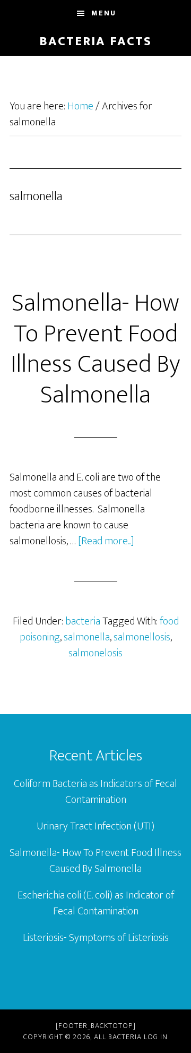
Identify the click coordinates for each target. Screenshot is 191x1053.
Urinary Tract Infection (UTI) (95, 826)
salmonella (87, 637)
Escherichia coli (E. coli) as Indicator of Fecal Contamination (96, 903)
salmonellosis (142, 637)
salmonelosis (95, 653)
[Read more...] (106, 541)
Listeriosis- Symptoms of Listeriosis (96, 938)
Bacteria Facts (95, 41)
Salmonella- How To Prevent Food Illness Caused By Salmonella (95, 349)
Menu (103, 13)
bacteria (82, 621)
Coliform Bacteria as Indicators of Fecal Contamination (95, 792)
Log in (156, 1037)
